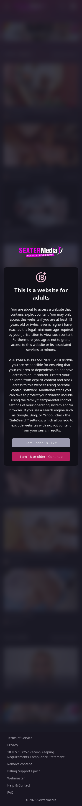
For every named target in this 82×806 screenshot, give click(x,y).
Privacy (12, 745)
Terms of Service (19, 738)
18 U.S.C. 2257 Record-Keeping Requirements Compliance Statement (35, 754)
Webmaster (16, 778)
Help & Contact (18, 785)
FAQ (10, 792)
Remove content (19, 764)
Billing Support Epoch (24, 771)
